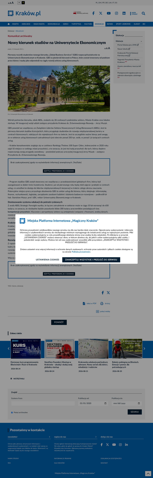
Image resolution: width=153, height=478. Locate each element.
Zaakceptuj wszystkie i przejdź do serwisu (91, 260)
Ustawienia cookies (47, 260)
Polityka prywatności (81, 252)
